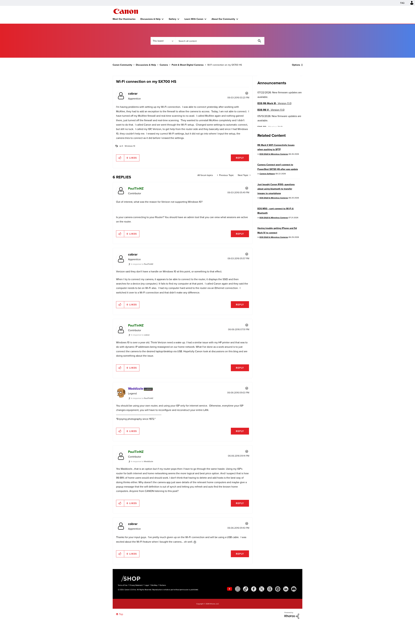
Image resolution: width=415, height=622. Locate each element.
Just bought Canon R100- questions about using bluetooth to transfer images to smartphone (276, 189)
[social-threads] (269, 589)
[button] (120, 158)
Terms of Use (122, 585)
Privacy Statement (136, 585)
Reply (240, 157)
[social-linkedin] (285, 589)
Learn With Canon (193, 19)
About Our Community (223, 19)
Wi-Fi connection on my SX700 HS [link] (224, 64)
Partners (163, 585)
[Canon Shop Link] (129, 578)
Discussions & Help (150, 19)
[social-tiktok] (245, 589)
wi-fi (121, 146)
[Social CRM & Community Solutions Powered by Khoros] (292, 615)
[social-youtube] (229, 589)
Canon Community (125, 11)
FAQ (402, 3)
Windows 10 (130, 146)
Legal (147, 585)
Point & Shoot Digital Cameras (188, 64)
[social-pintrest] (277, 589)
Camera (164, 64)
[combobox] (219, 41)
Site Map (154, 585)
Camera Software (267, 173)
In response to (142, 264)
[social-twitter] (261, 589)
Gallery (172, 19)
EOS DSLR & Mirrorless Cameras (274, 154)
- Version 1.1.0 (274, 103)
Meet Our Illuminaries (124, 19)
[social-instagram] (237, 589)
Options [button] (296, 64)
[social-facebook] (253, 589)
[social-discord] (293, 589)
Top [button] (121, 614)
